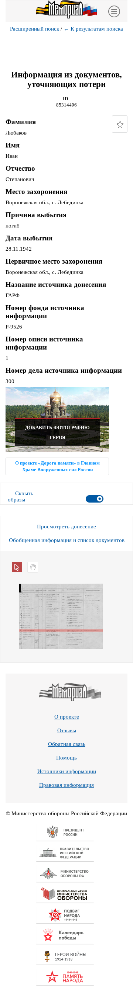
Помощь (66, 758)
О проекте (66, 717)
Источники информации (66, 771)
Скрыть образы (20, 496)
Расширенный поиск (34, 29)
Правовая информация (66, 785)
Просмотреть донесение (66, 526)
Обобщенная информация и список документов (67, 540)
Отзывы (66, 730)
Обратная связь (66, 744)
